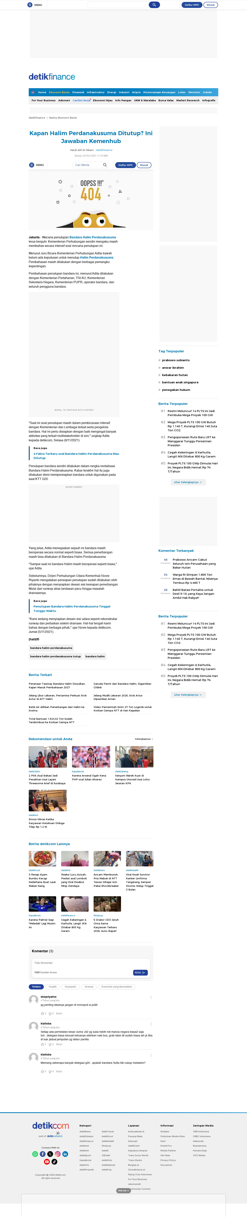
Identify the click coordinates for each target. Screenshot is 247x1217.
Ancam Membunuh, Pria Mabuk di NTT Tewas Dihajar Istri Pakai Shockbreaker (106, 880)
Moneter (194, 92)
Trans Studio (135, 1160)
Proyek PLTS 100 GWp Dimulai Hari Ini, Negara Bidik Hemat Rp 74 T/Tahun (193, 467)
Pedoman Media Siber (173, 1136)
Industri (124, 92)
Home (42, 92)
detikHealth (108, 1141)
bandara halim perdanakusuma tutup (55, 656)
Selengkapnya (143, 739)
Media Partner (168, 1150)
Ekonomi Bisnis (59, 92)
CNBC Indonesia (202, 1136)
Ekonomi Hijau (103, 100)
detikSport (85, 1155)
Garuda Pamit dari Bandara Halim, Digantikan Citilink (122, 685)
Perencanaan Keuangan (159, 92)
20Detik (106, 1155)
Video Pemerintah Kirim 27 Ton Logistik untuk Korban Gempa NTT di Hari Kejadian (123, 708)
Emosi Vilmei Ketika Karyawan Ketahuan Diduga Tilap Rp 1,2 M (46, 823)
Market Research (188, 100)
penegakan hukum (176, 390)
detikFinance (37, 117)
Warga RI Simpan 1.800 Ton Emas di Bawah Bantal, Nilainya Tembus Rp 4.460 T (195, 579)
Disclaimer (166, 1165)
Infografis (208, 100)
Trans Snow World (138, 1155)
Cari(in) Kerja (81, 100)
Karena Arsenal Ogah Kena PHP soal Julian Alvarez (89, 777)
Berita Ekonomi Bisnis (63, 117)
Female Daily (200, 1150)
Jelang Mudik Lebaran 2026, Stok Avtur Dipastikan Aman (118, 697)
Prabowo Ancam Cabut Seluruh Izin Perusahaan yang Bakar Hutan (194, 564)
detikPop (107, 1169)
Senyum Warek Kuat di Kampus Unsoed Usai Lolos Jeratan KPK (132, 779)
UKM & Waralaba (145, 100)
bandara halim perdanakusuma (51, 647)
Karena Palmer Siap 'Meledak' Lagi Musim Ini (42, 923)
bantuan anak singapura (180, 382)
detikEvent (134, 1145)
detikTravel (108, 1131)
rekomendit (134, 1184)
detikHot (84, 1150)
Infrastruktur (96, 92)
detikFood (107, 1136)
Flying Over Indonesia (140, 1174)
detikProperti (87, 1169)
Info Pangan (123, 100)
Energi (111, 92)
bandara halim (95, 656)
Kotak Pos (166, 1145)
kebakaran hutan (175, 375)
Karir (163, 1141)
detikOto (84, 1165)
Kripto (136, 92)
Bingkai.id (133, 1165)
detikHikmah (108, 1165)
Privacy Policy (168, 1160)
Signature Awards (137, 1150)
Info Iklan (165, 1155)
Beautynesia (199, 1145)
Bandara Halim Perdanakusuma (92, 237)
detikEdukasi (86, 1136)
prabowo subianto (176, 360)
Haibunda (198, 1141)
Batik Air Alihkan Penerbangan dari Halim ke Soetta (56, 708)
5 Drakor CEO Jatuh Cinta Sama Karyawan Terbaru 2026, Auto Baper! (106, 925)
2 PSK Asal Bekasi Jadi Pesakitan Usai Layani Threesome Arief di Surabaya (47, 779)
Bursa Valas (166, 100)
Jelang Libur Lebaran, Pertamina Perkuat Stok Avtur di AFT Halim (58, 697)
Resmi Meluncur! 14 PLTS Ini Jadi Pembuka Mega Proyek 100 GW (191, 413)
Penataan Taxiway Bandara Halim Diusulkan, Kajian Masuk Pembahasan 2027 (57, 685)
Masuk (211, 4)
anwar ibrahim (173, 367)
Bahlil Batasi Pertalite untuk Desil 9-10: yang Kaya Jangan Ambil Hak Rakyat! (193, 594)
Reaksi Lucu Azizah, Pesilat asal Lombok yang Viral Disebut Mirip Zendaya (74, 880)
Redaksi (165, 1131)
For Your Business (44, 100)
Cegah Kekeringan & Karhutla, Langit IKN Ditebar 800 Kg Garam (73, 925)
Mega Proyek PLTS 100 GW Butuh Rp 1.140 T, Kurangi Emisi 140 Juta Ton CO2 (192, 426)
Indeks (207, 92)
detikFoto (107, 1160)
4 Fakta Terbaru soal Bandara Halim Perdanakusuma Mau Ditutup (76, 456)
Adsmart (64, 100)
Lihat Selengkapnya (186, 482)
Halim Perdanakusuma (96, 257)
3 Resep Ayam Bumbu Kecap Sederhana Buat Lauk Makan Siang (42, 880)
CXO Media (199, 1155)
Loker (182, 92)
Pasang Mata (135, 1136)
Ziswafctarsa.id (136, 1169)
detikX (105, 1150)
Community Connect (139, 1189)
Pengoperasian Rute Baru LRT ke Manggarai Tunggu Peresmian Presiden (191, 441)
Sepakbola (85, 1160)
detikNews (85, 1131)
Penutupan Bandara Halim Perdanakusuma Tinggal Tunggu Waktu (72, 608)
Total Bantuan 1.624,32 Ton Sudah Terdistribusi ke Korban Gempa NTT (51, 720)
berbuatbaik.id (136, 1131)
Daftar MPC (192, 4)
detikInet (84, 1145)
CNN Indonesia (201, 1131)
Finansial (78, 92)
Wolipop (106, 1145)
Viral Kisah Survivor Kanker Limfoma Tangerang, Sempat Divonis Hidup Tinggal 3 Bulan (139, 882)
